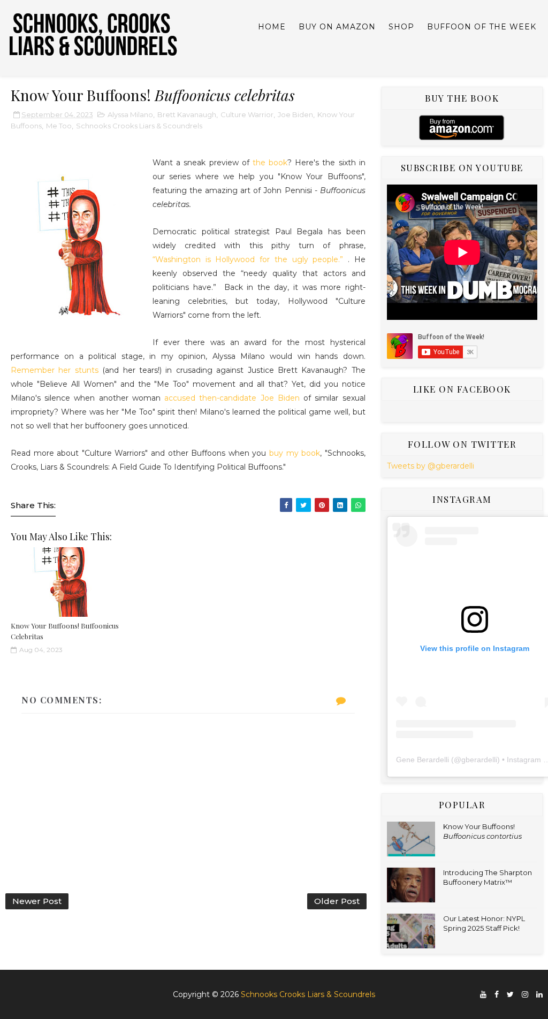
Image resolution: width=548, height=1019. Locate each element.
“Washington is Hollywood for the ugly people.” (248, 259)
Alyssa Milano (130, 114)
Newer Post (37, 901)
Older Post (337, 901)
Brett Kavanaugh (186, 114)
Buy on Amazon (337, 27)
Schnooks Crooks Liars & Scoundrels (139, 125)
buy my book (294, 453)
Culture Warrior (246, 114)
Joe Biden (295, 114)
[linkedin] (539, 995)
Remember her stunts (54, 370)
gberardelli (479, 759)
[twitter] (510, 995)
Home (272, 27)
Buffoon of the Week (481, 27)
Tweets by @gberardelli (430, 466)
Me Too (59, 125)
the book (270, 162)
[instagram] (525, 995)
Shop (401, 27)
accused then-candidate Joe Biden (232, 398)
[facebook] (496, 995)
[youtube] (483, 995)
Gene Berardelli (422, 759)
